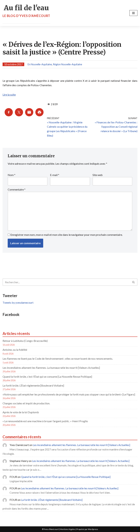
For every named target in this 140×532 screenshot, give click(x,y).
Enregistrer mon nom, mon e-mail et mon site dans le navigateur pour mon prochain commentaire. (66, 234)
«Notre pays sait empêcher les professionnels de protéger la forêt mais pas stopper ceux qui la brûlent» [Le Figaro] (69, 394)
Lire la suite (9, 94)
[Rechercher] (133, 282)
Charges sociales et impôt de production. (26, 403)
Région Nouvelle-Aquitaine (67, 64)
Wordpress (93, 529)
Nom (11, 174)
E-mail (54, 174)
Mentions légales (67, 529)
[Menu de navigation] (133, 13)
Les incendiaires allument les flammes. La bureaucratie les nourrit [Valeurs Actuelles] (51, 367)
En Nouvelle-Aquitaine (40, 64)
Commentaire (16, 189)
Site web (98, 174)
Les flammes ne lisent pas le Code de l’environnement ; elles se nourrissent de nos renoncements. (58, 358)
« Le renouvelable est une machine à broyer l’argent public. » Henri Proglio (45, 421)
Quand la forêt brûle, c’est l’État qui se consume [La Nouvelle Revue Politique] (47, 376)
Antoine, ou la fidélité (15, 349)
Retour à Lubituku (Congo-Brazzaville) (25, 340)
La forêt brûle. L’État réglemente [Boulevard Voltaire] (33, 385)
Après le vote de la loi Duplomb (21, 412)
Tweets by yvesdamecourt (18, 302)
